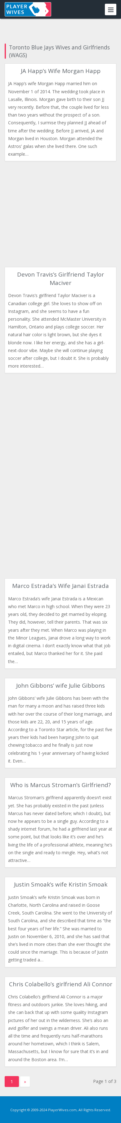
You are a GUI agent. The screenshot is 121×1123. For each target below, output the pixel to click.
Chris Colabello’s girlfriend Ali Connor (60, 984)
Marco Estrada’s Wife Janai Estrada (60, 586)
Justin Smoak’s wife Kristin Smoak (60, 884)
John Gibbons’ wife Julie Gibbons (60, 685)
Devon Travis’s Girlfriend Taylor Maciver (60, 278)
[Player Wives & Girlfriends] (28, 9)
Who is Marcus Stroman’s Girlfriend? (60, 785)
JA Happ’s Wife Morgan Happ (61, 71)
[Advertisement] (60, 214)
